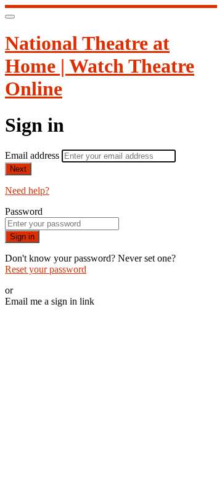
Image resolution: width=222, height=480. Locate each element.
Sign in (22, 236)
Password (24, 211)
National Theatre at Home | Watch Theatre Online (99, 66)
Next (18, 169)
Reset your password (45, 269)
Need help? (27, 190)
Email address (33, 155)
